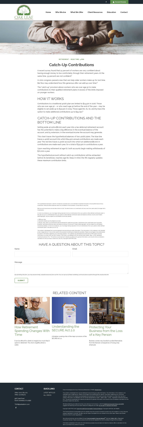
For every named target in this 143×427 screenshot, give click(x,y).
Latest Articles (49, 392)
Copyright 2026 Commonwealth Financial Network (89, 408)
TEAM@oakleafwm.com (22, 404)
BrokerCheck (98, 389)
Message (18, 262)
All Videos (47, 395)
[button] (48, 12)
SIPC (115, 418)
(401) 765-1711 (23, 392)
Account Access (120, 2)
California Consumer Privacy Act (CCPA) (114, 404)
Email (74, 249)
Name (17, 249)
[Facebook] (106, 2)
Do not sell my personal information (108, 405)
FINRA (112, 418)
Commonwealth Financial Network (96, 418)
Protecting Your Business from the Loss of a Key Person (105, 331)
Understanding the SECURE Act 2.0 (65, 328)
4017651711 (22, 394)
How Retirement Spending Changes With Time (32, 331)
